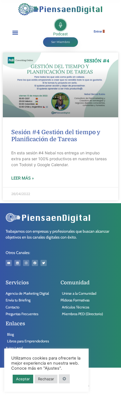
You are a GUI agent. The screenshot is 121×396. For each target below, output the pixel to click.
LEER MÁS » (22, 178)
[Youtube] (9, 263)
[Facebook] (35, 263)
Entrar (98, 31)
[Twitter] (44, 263)
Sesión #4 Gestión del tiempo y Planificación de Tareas (55, 136)
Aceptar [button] (23, 379)
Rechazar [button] (46, 379)
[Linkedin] (17, 263)
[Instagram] (26, 263)
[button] (15, 32)
